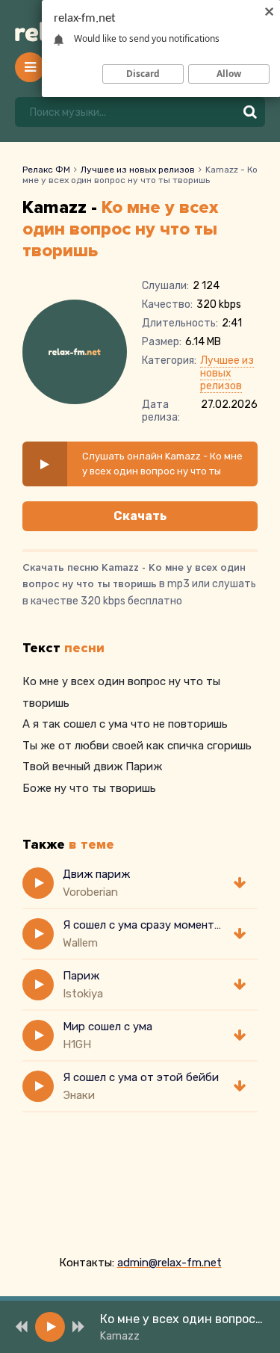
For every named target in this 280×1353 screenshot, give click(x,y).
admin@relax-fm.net (169, 1262)
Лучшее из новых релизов (138, 169)
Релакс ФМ (46, 169)
